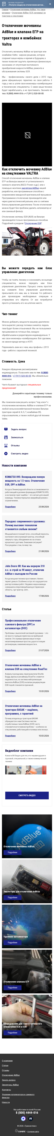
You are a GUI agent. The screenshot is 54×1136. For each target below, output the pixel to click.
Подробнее (10, 507)
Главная (5, 9)
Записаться (17, 437)
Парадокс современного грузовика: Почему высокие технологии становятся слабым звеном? (25, 525)
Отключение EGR (33, 223)
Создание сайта (33, 1132)
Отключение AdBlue (11, 1075)
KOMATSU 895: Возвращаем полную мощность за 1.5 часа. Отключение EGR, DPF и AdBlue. (25, 480)
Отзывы (15, 445)
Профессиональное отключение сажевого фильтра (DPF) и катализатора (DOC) (23, 624)
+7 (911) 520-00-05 (22, 376)
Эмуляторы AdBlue (10, 1085)
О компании (7, 1061)
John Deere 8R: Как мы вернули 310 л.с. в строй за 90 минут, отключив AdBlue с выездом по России (25, 569)
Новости (6, 1102)
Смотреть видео (19, 453)
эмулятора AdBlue (30, 188)
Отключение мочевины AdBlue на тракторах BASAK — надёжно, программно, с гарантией (23, 709)
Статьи (5, 1065)
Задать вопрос (19, 429)
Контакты (6, 1090)
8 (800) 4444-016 (27, 1113)
